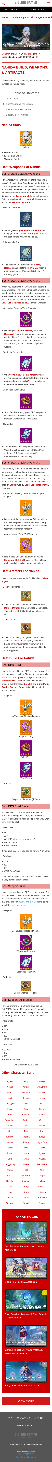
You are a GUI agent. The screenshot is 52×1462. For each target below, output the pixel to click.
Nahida (42, 1159)
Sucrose (26, 1181)
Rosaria (26, 1175)
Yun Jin (9, 1197)
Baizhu (42, 1092)
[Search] (3, 3)
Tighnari (42, 1181)
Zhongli (42, 1203)
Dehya (42, 1109)
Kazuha (26, 1137)
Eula (10, 1114)
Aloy (26, 1081)
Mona (26, 1159)
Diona (9, 1109)
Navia (9, 1170)
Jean (26, 1131)
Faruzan (26, 1114)
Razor (10, 1175)
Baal (10, 1098)
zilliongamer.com (35, 1444)
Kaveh (10, 1142)
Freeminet (10, 1120)
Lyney (42, 1153)
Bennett (26, 1098)
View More (26, 1401)
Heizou (10, 1131)
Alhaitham (42, 1087)
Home (5, 17)
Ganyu (10, 1126)
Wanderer (42, 1186)
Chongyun (10, 1103)
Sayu (42, 1175)
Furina (26, 1120)
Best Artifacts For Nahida (18, 109)
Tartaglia (26, 1186)
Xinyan (26, 1192)
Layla (9, 1153)
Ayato (9, 1081)
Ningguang (10, 1164)
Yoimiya (10, 1203)
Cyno (42, 1098)
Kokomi (9, 1137)
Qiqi (42, 1170)
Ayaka (42, 1081)
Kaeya (42, 1137)
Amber (26, 1087)
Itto (26, 1126)
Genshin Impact (19, 17)
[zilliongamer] (26, 3)
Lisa (26, 1148)
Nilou (26, 1170)
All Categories (38, 17)
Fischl (42, 1114)
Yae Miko (42, 1197)
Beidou (10, 1092)
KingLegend (31, 54)
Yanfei (26, 1203)
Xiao (10, 1192)
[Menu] (48, 3)
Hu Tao (42, 1126)
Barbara (26, 1092)
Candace (26, 1103)
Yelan (26, 1197)
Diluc (26, 1109)
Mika (10, 1159)
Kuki (42, 1131)
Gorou (42, 1120)
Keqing (10, 1148)
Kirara (26, 1142)
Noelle (26, 1164)
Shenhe (9, 1181)
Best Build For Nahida (17, 115)
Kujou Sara (42, 1142)
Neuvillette (42, 1164)
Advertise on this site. (26, 1457)
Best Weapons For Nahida (19, 104)
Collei (42, 1148)
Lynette (26, 1153)
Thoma (10, 1186)
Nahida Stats (12, 98)
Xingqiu (42, 1192)
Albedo (10, 1087)
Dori (42, 1103)
